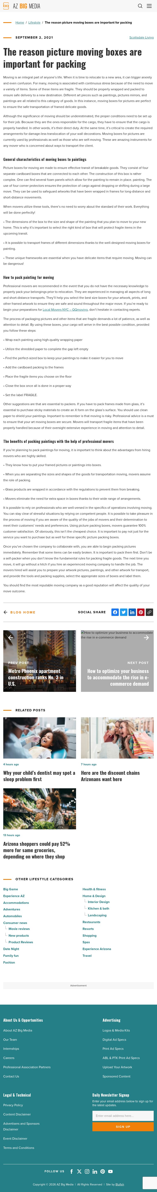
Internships (11, 1048)
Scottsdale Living (141, 37)
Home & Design (94, 896)
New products (19, 935)
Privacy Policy (13, 1105)
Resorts (88, 928)
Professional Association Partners (26, 1067)
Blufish (120, 1184)
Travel (87, 955)
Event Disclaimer (15, 1138)
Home (20, 22)
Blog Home (23, 612)
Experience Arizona (97, 949)
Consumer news (15, 922)
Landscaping (97, 915)
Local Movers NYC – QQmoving (65, 309)
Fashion (9, 962)
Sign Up (123, 1126)
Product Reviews (21, 942)
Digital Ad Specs (114, 1039)
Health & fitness (94, 889)
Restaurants (91, 922)
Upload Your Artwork (117, 1067)
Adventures (11, 909)
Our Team (10, 1039)
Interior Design (99, 902)
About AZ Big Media (17, 1030)
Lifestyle (34, 22)
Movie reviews (19, 928)
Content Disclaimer (17, 1114)
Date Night (11, 949)
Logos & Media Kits (116, 1030)
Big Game (10, 889)
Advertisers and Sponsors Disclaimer (21, 1126)
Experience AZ (14, 896)
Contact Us (11, 1076)
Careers (8, 1058)
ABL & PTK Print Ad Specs (121, 1058)
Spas (86, 942)
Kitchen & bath (98, 908)
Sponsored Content (116, 1076)
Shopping (89, 935)
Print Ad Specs (113, 1048)
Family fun (11, 955)
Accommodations (16, 902)
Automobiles (12, 916)
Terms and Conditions (18, 1147)
